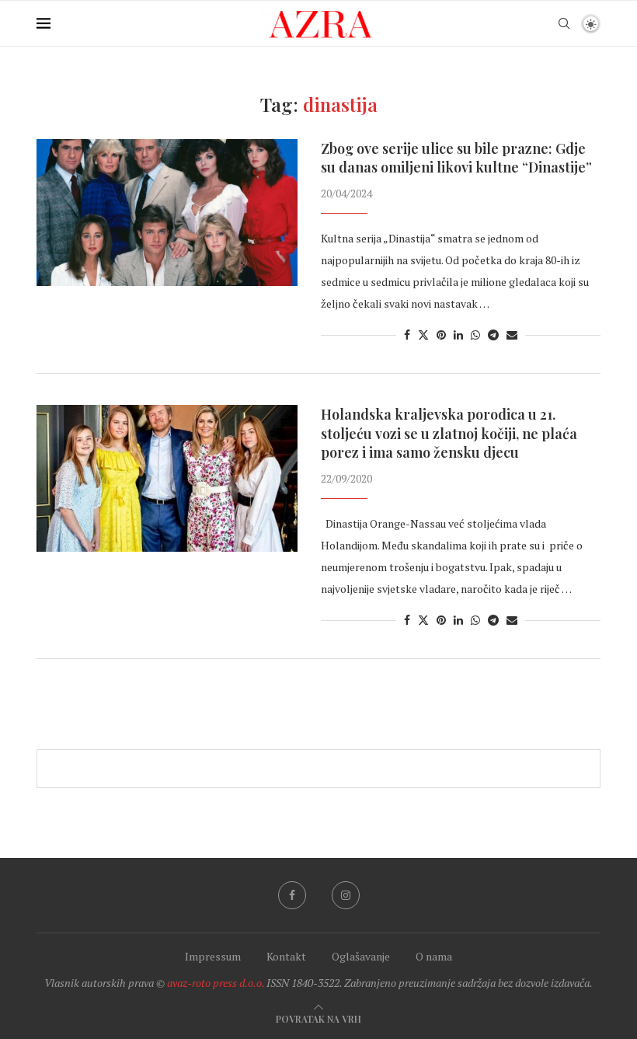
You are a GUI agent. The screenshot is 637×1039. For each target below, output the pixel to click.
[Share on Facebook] (407, 334)
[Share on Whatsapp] (475, 334)
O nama (434, 956)
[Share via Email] (511, 334)
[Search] (564, 23)
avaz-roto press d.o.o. (215, 982)
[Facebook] (292, 895)
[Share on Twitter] (423, 334)
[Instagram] (346, 895)
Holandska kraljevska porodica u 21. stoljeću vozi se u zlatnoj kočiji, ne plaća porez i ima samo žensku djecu (449, 433)
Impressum (213, 956)
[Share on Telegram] (493, 334)
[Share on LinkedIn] (458, 334)
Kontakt (286, 956)
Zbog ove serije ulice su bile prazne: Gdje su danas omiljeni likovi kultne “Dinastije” (456, 157)
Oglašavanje (361, 956)
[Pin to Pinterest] (441, 334)
